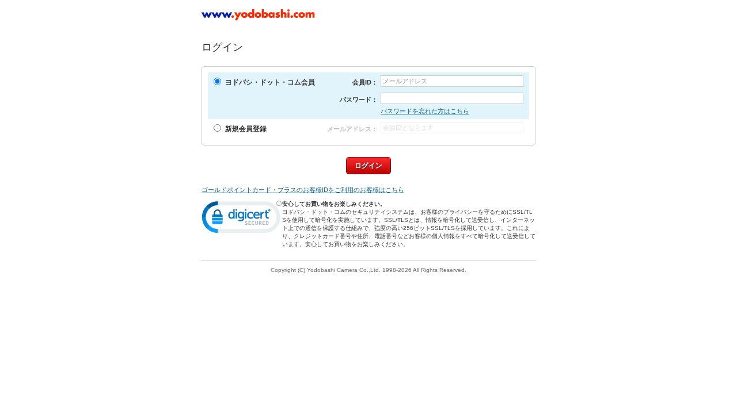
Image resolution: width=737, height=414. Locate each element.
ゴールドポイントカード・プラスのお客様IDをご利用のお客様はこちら (303, 189)
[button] (242, 219)
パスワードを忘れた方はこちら (425, 111)
